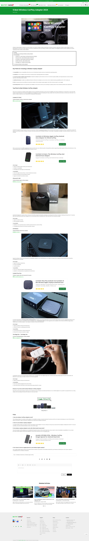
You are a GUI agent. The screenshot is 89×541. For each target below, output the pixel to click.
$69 (13, 100)
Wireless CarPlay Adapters (31, 522)
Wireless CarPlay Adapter (25, 5)
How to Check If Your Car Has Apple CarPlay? (21, 499)
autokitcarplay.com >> (19, 100)
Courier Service (42, 522)
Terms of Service (55, 522)
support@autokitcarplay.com (71, 522)
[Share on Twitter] (42, 459)
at (14, 100)
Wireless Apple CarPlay (29, 454)
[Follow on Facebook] (13, 526)
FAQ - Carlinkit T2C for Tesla (44, 530)
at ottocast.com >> (17, 181)
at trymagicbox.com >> (18, 337)
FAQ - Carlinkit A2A (43, 527)
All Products (29, 520)
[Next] (75, 492)
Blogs (40, 534)
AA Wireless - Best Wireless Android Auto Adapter (24, 59)
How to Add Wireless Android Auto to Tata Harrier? (65, 499)
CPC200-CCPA (46, 431)
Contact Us (41, 520)
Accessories (61, 5)
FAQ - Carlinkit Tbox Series (44, 528)
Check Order (42, 521)
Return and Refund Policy (57, 520)
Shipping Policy (55, 521)
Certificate (54, 531)
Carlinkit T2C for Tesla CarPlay (32, 525)
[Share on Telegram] (47, 459)
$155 (14, 276)
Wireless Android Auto (53, 5)
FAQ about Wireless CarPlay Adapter (21, 64)
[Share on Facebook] (39, 459)
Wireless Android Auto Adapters (32, 524)
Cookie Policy (55, 525)
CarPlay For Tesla (42, 5)
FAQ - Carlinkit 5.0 (43, 524)
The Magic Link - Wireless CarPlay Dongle (22, 62)
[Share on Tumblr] (44, 459)
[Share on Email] (49, 459)
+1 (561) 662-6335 (70, 523)
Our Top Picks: (16, 54)
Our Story (54, 530)
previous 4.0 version (43, 130)
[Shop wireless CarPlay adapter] (44, 403)
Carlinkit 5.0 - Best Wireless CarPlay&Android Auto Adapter (26, 56)
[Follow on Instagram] (18, 526)
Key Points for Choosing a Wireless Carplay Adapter (23, 53)
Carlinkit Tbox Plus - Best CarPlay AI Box (22, 60)
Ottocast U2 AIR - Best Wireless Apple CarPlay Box (24, 57)
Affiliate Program (55, 527)
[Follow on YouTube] (21, 526)
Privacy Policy (55, 524)
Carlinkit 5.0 (27, 148)
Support (67, 5)
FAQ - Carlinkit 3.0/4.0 (43, 525)
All (15, 454)
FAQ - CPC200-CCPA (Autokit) (45, 531)
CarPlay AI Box (35, 5)
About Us (54, 528)
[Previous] (14, 492)
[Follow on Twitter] (16, 526)
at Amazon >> (17, 232)
